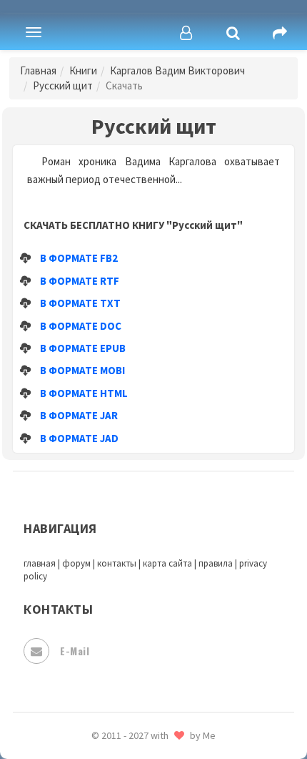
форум (76, 563)
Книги (83, 70)
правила (215, 563)
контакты (116, 563)
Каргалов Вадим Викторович (177, 70)
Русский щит (63, 85)
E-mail (74, 650)
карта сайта (167, 563)
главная (40, 563)
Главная (38, 70)
